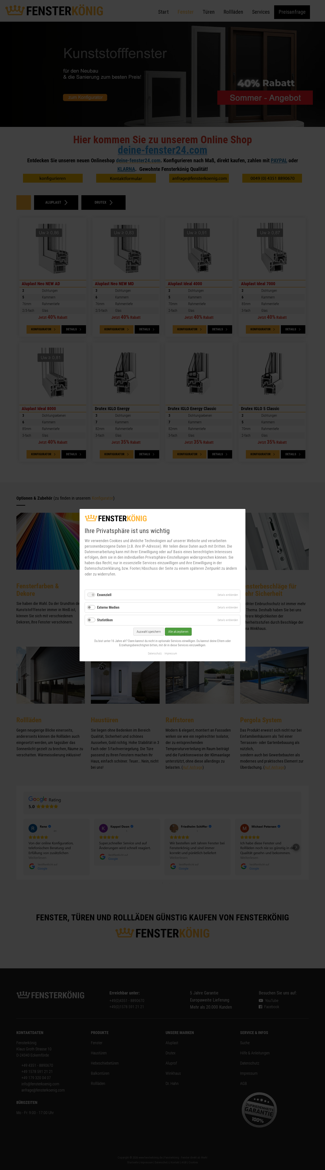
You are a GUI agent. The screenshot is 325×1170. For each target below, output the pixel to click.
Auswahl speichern (149, 631)
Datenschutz (155, 653)
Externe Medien (108, 607)
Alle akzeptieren (178, 631)
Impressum (170, 653)
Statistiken (105, 620)
